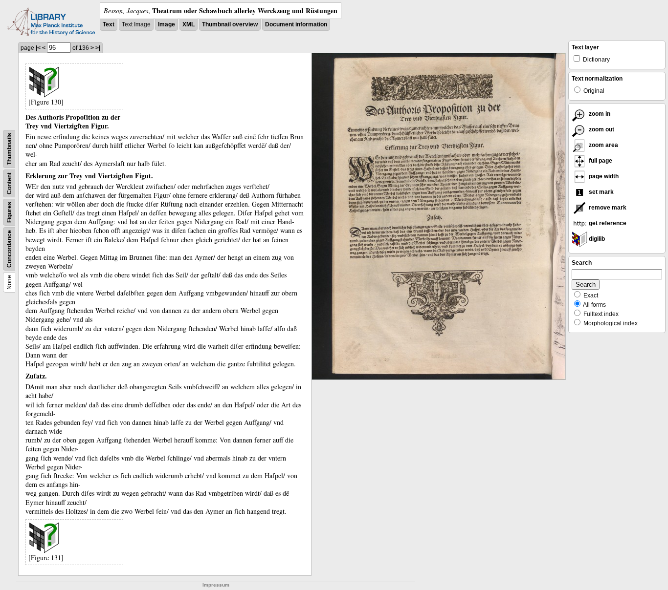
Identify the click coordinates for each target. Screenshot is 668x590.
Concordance (9, 249)
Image (166, 24)
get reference (606, 223)
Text (108, 24)
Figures (9, 212)
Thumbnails (9, 149)
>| (97, 47)
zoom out (600, 129)
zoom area (602, 145)
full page (599, 160)
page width (603, 176)
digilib (596, 238)
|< (38, 47)
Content (9, 183)
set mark (600, 192)
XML (188, 24)
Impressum (215, 585)
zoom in (598, 113)
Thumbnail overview (230, 24)
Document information (296, 24)
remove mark (606, 207)
